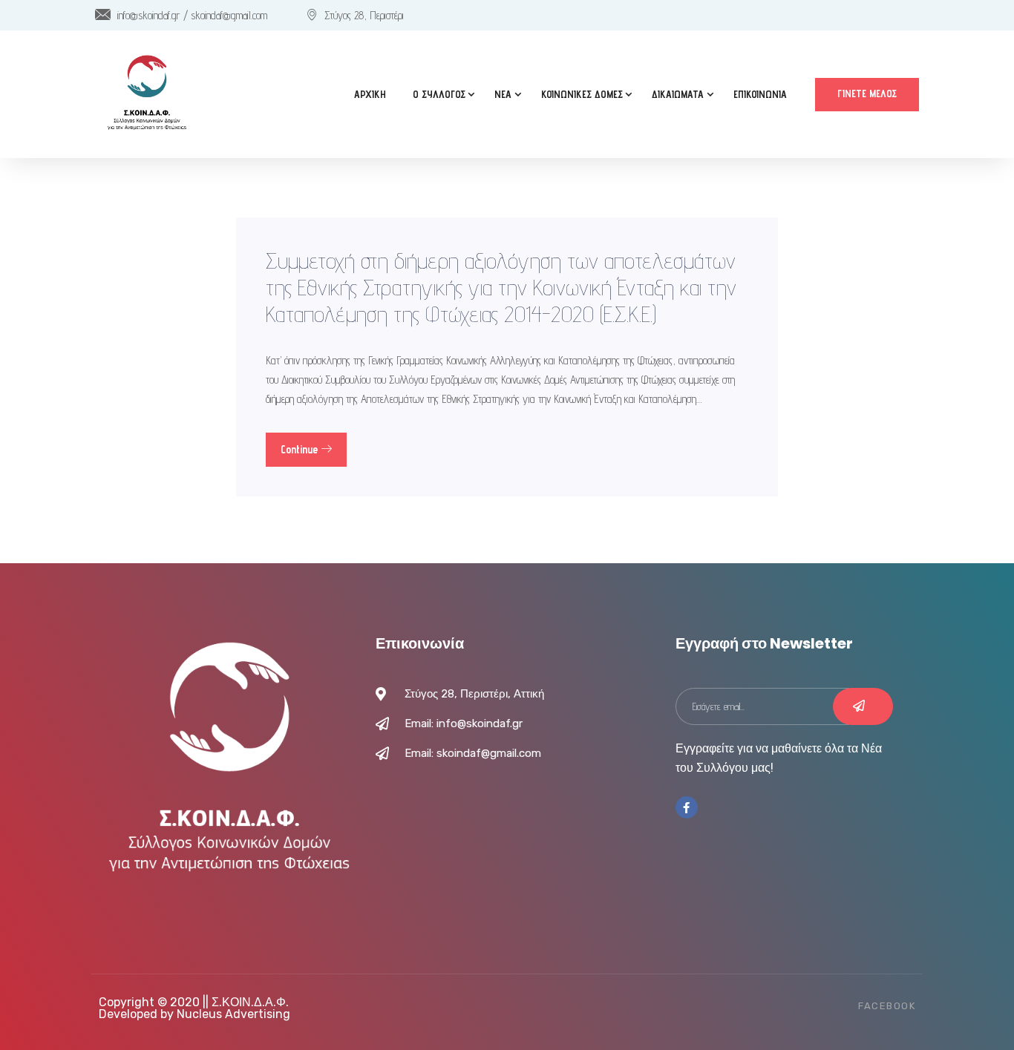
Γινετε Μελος (867, 93)
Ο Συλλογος (439, 94)
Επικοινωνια (760, 94)
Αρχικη (370, 94)
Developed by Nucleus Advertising (194, 1014)
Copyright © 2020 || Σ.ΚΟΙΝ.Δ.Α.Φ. (194, 1002)
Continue (301, 449)
